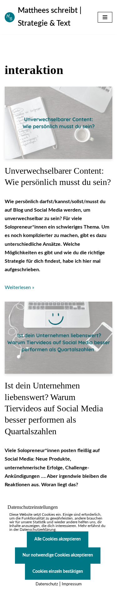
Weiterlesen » (19, 287)
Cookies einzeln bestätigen (57, 571)
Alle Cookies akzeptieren (57, 539)
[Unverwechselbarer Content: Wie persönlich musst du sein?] (58, 123)
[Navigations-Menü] (105, 17)
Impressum (72, 584)
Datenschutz (47, 584)
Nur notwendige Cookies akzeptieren (57, 555)
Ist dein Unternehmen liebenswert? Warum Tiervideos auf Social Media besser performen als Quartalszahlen (54, 408)
